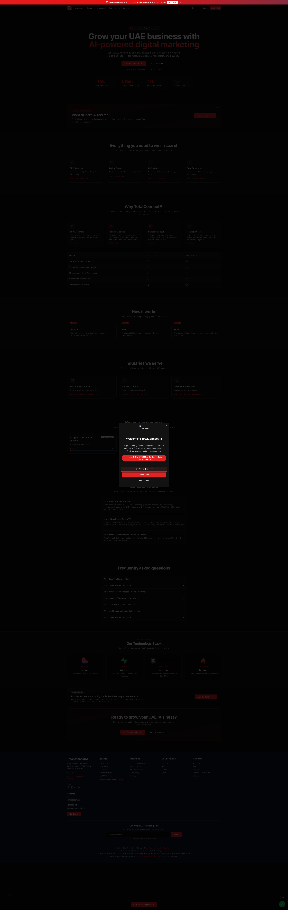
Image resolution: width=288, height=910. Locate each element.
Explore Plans (144, 475)
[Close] (166, 425)
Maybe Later (144, 480)
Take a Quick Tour (146, 469)
